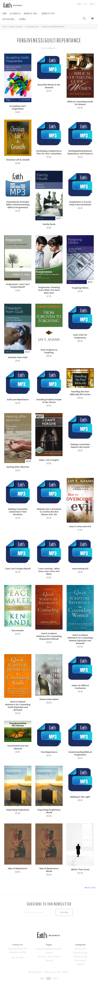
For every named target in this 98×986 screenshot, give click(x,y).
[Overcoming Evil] (80, 551)
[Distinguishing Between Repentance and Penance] (80, 133)
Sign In (66, 972)
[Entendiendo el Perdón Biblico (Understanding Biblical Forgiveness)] (18, 184)
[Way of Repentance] (18, 844)
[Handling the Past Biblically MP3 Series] (80, 378)
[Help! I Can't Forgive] (49, 434)
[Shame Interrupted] (49, 675)
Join (85, 4)
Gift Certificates (35, 972)
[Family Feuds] (49, 195)
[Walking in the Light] (80, 779)
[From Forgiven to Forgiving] (49, 324)
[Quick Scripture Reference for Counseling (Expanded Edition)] (49, 607)
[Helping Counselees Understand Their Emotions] (18, 491)
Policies (49, 953)
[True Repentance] (49, 734)
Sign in (92, 4)
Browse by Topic (30, 13)
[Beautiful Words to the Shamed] (49, 67)
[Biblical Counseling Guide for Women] (80, 75)
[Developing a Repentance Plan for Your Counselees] (49, 133)
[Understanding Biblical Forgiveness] (80, 734)
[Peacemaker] (18, 606)
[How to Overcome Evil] (80, 500)
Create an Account (52, 972)
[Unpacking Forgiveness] (18, 785)
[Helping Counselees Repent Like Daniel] (80, 427)
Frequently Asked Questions (49, 949)
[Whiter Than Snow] (80, 844)
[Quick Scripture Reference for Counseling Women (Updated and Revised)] (80, 608)
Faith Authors (9, 19)
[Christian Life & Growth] (18, 137)
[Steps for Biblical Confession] (80, 668)
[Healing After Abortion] (18, 438)
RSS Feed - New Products (48, 956)
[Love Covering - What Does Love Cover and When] (49, 551)
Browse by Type (48, 13)
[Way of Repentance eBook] (49, 844)
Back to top (90, 887)
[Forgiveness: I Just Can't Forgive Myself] (18, 258)
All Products (15, 13)
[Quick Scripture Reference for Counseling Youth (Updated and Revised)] (18, 676)
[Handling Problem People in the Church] (49, 382)
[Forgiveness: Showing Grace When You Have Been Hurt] (49, 259)
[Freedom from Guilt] (18, 328)
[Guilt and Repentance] (18, 382)
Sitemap (49, 960)
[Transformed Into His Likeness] (18, 731)
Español (22, 19)
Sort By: (44, 48)
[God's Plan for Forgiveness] (80, 317)
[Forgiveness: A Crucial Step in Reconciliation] (80, 184)
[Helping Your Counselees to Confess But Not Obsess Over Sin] (49, 491)
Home (5, 13)
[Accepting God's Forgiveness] (18, 77)
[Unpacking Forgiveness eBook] (49, 785)
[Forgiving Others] (80, 259)
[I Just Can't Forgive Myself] (18, 551)
